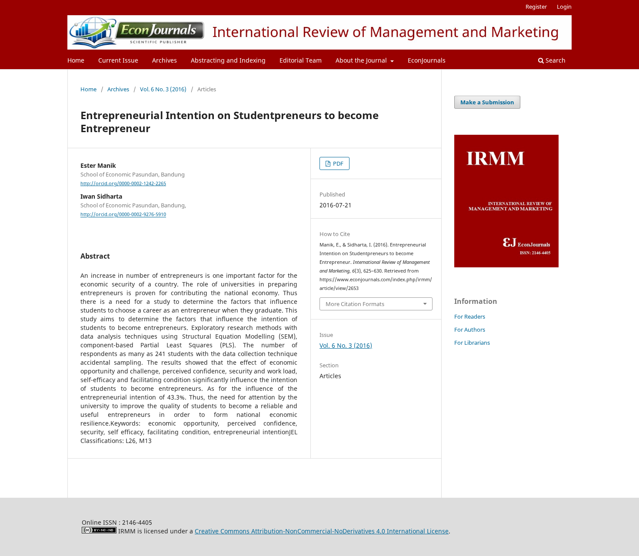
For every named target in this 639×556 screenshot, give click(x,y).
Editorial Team (301, 60)
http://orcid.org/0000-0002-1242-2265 (123, 183)
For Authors (469, 329)
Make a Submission (487, 102)
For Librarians (472, 342)
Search (555, 60)
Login (564, 6)
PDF (337, 163)
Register (536, 6)
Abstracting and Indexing (228, 60)
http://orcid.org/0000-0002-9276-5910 (123, 215)
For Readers (469, 316)
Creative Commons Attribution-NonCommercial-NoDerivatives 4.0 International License (322, 531)
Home (75, 60)
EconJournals (427, 60)
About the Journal (362, 60)
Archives (164, 60)
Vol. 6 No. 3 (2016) (163, 89)
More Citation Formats (355, 304)
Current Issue (118, 60)
